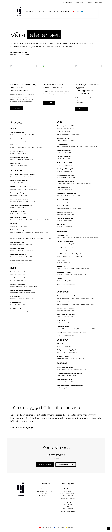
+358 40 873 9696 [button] (45, 464)
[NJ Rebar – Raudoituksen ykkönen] (19, 11)
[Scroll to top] (108, 528)
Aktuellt (42, 11)
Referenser (53, 11)
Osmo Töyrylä (14, 54)
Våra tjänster (30, 11)
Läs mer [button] (16, 108)
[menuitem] (67, 2)
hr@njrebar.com (79, 2)
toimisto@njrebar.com (67, 2)
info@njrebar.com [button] (66, 464)
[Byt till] (73, 11)
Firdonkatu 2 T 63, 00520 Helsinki (94, 2)
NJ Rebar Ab (65, 11)
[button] (88, 488)
